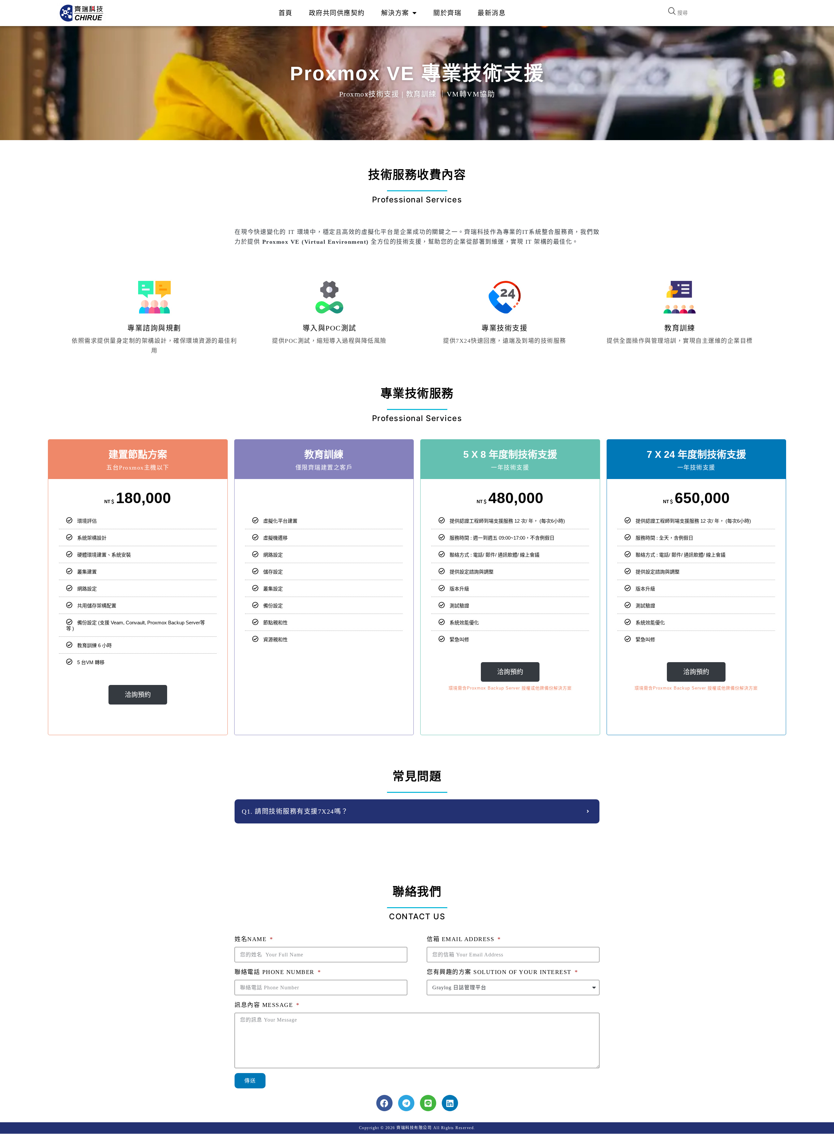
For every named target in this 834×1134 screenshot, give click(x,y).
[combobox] (725, 13)
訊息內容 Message (265, 1005)
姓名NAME (252, 939)
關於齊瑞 (447, 13)
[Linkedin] (450, 1103)
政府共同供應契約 (337, 13)
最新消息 (492, 13)
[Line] (428, 1103)
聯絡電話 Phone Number (275, 972)
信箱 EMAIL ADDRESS (461, 939)
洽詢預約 (138, 694)
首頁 (286, 13)
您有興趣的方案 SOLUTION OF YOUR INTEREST (500, 972)
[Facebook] (384, 1103)
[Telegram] (406, 1103)
